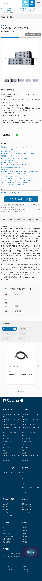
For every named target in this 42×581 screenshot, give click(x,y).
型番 (24, 219)
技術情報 (24, 329)
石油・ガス (6, 444)
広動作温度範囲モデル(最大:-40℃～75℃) (12, 167)
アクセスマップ (26, 539)
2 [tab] (21, 391)
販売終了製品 (7, 533)
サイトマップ (7, 566)
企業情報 (25, 522)
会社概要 (24, 533)
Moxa (3, 25)
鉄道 (4, 450)
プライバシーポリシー (28, 569)
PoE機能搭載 (34, 171)
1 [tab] (18, 391)
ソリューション (9, 333)
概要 (4, 219)
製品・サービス (12, 9)
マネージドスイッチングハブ (8, 10)
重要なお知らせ (26, 504)
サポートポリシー (8, 569)
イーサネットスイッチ (7, 176)
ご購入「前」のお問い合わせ (11, 554)
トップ (2, 9)
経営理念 (24, 527)
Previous (5, 58)
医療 (4, 435)
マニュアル (6, 513)
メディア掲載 (26, 513)
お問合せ (6, 549)
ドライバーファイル (9, 516)
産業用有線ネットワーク (26, 9)
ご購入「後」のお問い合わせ (11, 556)
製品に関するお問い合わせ (19, 199)
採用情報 (24, 542)
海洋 (23, 484)
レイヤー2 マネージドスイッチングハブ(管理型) (14, 153)
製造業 (5, 453)
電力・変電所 (7, 438)
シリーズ (31, 219)
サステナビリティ (27, 572)
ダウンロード (8, 338)
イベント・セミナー (28, 507)
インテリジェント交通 (9, 433)
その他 (24, 492)
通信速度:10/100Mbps (7, 160)
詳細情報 (17, 219)
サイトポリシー (27, 566)
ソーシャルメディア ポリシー (11, 572)
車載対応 (33, 153)
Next (36, 58)
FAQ (37, 219)
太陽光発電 (6, 461)
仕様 (11, 219)
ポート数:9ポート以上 (25, 10)
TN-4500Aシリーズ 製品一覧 (10, 193)
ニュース (23, 338)
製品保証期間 (7, 539)
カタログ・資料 (9, 499)
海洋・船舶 (6, 447)
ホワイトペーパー (8, 507)
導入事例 (24, 333)
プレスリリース (26, 510)
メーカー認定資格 (8, 536)
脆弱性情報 (6, 542)
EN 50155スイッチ (22, 176)
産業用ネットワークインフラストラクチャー (20, 174)
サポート (6, 522)
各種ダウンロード (8, 530)
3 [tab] (23, 391)
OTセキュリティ (8, 441)
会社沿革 (24, 536)
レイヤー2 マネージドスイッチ (25, 180)
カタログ (5, 504)
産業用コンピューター (9, 425)
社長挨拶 (24, 530)
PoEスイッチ (20, 185)
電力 (23, 478)
